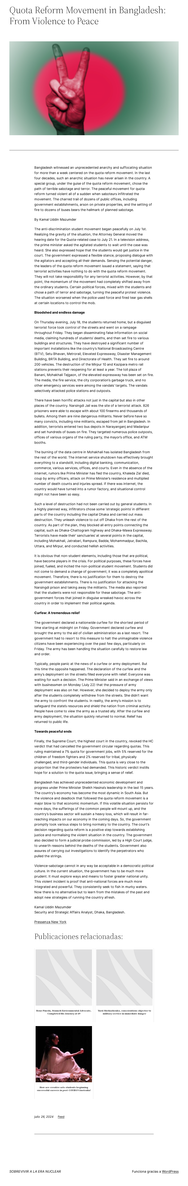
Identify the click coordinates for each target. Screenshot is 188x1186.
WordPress (170, 1171)
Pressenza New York (50, 922)
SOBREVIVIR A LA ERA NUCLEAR (35, 1171)
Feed (61, 1116)
